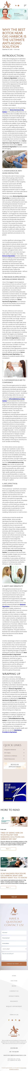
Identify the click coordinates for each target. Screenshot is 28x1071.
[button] (17, 5)
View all (14, 897)
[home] (6, 5)
